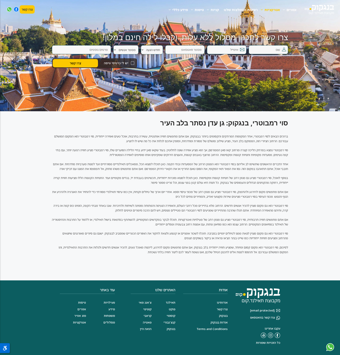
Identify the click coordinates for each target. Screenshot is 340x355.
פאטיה (147, 322)
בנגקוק (171, 329)
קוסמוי (171, 316)
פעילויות (109, 302)
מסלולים (109, 322)
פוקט (172, 309)
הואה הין (146, 329)
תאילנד (170, 302)
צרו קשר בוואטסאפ (262, 317)
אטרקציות (272, 9)
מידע (111, 309)
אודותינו (222, 302)
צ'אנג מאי (145, 302)
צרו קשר (27, 9)
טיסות (199, 9)
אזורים (291, 9)
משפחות (109, 316)
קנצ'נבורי (169, 322)
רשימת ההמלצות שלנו (241, 9)
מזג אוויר (80, 316)
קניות (215, 9)
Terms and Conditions (212, 329)
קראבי (148, 316)
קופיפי (147, 309)
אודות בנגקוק (219, 322)
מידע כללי (180, 9)
